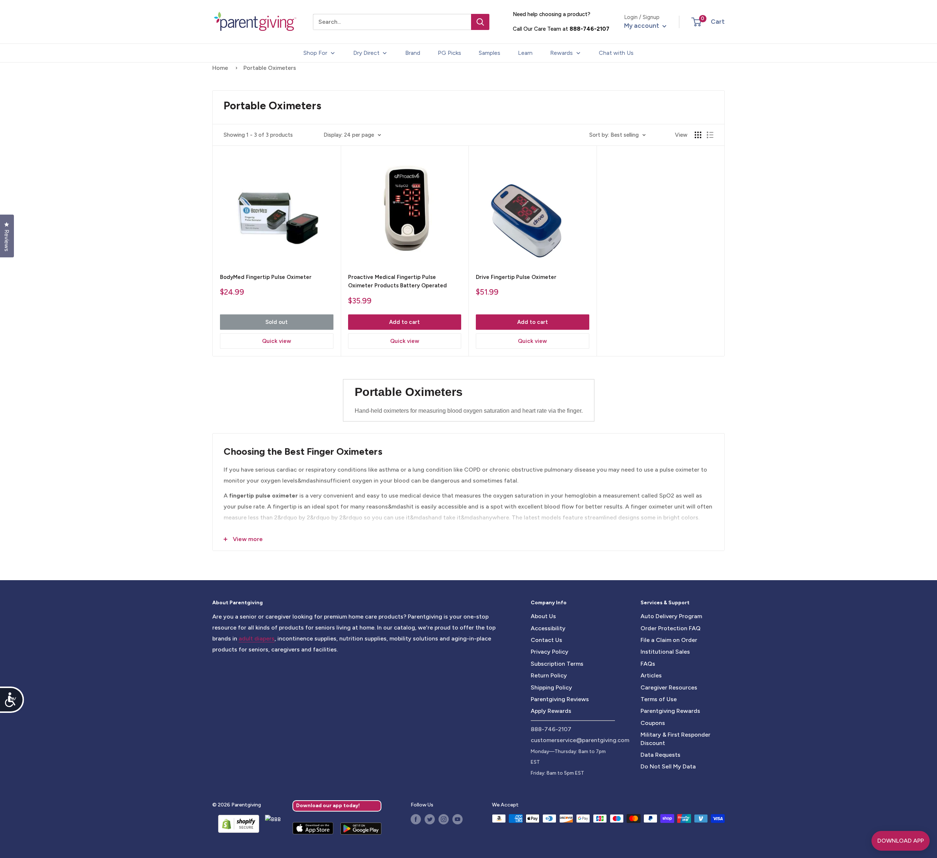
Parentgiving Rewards (670, 710)
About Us (543, 616)
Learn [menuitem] (525, 52)
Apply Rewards (551, 710)
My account (642, 25)
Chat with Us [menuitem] (616, 52)
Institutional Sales (665, 651)
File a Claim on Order (669, 639)
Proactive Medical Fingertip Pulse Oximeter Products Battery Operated (397, 281)
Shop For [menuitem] (315, 52)
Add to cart (404, 322)
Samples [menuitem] (489, 52)
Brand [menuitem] (412, 52)
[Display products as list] (710, 135)
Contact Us (546, 639)
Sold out (276, 322)
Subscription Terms (557, 663)
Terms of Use (659, 699)
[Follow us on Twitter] (430, 819)
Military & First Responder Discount (675, 738)
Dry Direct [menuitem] (366, 52)
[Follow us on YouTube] (457, 819)
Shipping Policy (551, 687)
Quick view (276, 341)
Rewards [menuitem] (561, 52)
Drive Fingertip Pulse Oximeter (516, 277)
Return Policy (549, 675)
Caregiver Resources (669, 687)
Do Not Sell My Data (668, 766)
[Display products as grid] (698, 135)
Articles (651, 675)
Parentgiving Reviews (560, 699)
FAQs (648, 663)
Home (220, 67)
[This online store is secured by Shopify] (235, 823)
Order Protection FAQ (671, 628)
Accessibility (548, 628)
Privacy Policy (549, 651)
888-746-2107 (589, 29)
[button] (696, 22)
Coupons (653, 722)
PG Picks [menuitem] (449, 52)
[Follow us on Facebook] (416, 819)
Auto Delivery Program (671, 616)
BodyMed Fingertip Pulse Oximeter (265, 277)
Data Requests (660, 754)
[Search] (480, 22)
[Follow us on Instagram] (443, 819)
